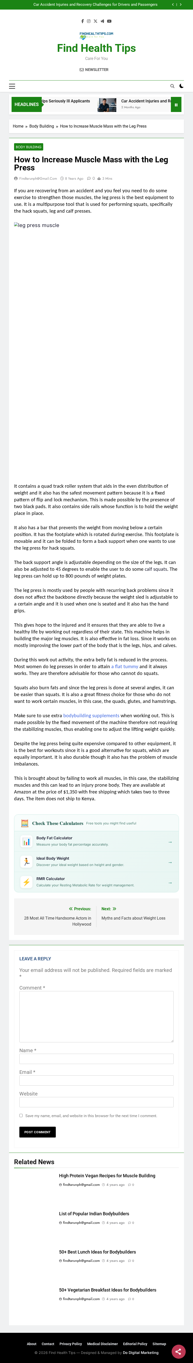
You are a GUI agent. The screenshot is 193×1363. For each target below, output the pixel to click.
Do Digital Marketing (141, 1352)
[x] (95, 21)
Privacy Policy (71, 1344)
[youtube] (109, 21)
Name (27, 1050)
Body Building (28, 146)
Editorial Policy (135, 1344)
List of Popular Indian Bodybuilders (94, 1213)
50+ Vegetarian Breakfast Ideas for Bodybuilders (107, 1290)
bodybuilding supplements (91, 715)
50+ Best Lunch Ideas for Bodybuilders (97, 1252)
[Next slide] (180, 5)
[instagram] (88, 21)
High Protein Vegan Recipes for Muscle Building (107, 1175)
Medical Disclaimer (102, 1344)
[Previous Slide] (173, 5)
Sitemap (159, 1344)
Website (28, 1094)
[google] (102, 21)
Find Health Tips (96, 48)
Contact (48, 1344)
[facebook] (82, 21)
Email (27, 1072)
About (31, 1344)
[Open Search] (172, 86)
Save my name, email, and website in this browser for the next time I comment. (91, 1116)
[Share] (179, 1352)
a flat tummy (124, 666)
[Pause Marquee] (176, 104)
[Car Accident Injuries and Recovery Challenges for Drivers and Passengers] (96, 107)
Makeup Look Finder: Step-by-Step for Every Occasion (113, 5)
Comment (32, 988)
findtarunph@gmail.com (38, 178)
